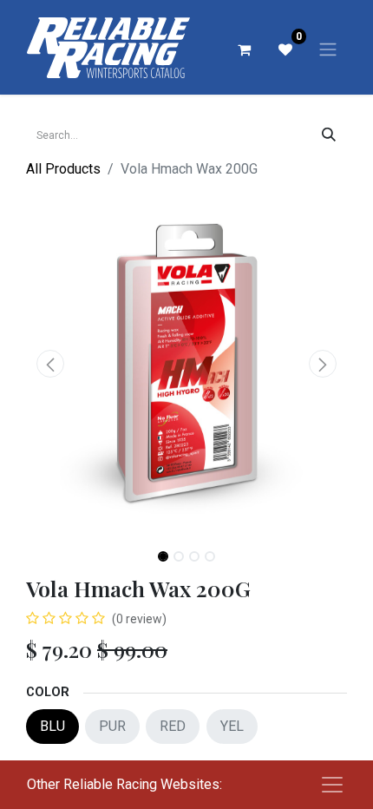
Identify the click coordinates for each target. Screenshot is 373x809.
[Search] (329, 135)
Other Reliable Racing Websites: (124, 784)
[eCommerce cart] (243, 49)
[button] (50, 364)
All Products (63, 169)
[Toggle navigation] (328, 49)
